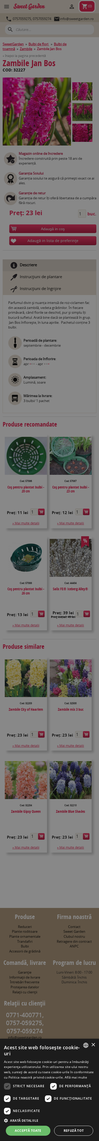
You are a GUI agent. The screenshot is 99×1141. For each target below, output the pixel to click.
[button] (49, 1120)
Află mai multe (76, 1077)
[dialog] (49, 1090)
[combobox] (85, 1045)
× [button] (93, 1045)
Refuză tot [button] (74, 1130)
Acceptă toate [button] (28, 1130)
